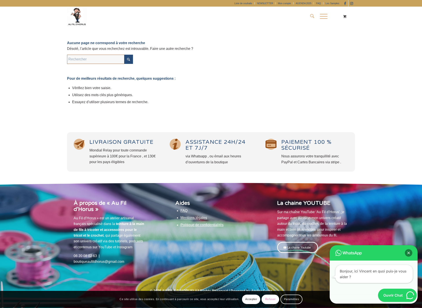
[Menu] (322, 16)
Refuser (270, 299)
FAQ (318, 3)
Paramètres (291, 299)
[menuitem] (243, 3)
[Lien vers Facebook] (345, 3)
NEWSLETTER (265, 3)
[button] (408, 253)
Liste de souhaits (243, 3)
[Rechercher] (312, 16)
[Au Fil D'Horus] (77, 16)
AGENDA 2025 (303, 3)
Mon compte (284, 3)
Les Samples (332, 3)
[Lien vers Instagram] (351, 3)
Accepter (251, 299)
